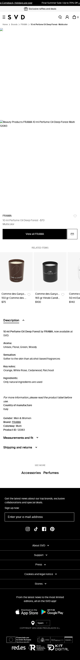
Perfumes (51, 473)
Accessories (31, 473)
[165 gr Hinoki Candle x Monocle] (50, 271)
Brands (14, 24)
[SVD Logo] (16, 17)
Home (5, 24)
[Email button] (72, 234)
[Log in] (67, 17)
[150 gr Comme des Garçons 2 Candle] (16, 271)
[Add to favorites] (75, 216)
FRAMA (24, 24)
